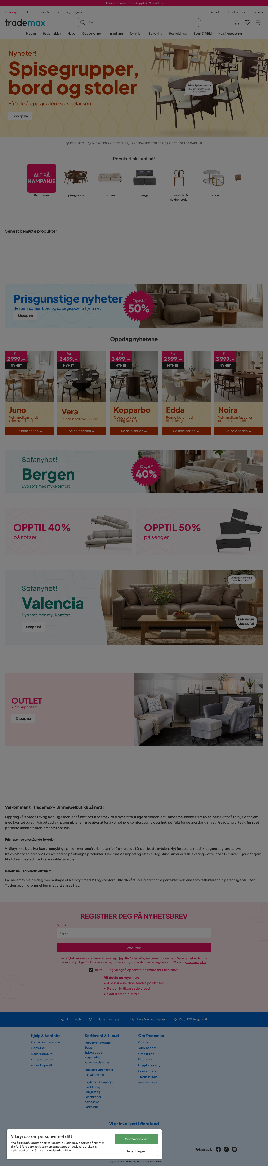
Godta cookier (136, 1139)
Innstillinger (136, 1151)
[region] (84, 1144)
